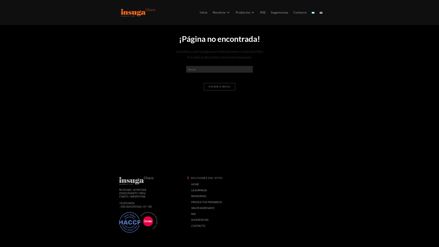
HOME (195, 184)
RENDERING (198, 196)
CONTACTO (198, 225)
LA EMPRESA (199, 190)
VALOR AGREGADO (203, 207)
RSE (193, 213)
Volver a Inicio (219, 86)
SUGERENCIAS (200, 219)
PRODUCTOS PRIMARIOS (206, 202)
